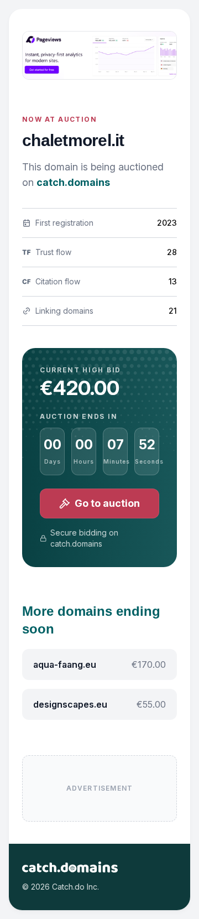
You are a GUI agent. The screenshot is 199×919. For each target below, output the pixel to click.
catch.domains (73, 182)
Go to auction (107, 503)
